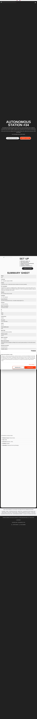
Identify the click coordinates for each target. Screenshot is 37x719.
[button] (35, 3)
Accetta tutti (30, 367)
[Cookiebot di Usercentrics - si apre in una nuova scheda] (31, 351)
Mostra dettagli (31, 364)
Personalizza (18, 367)
